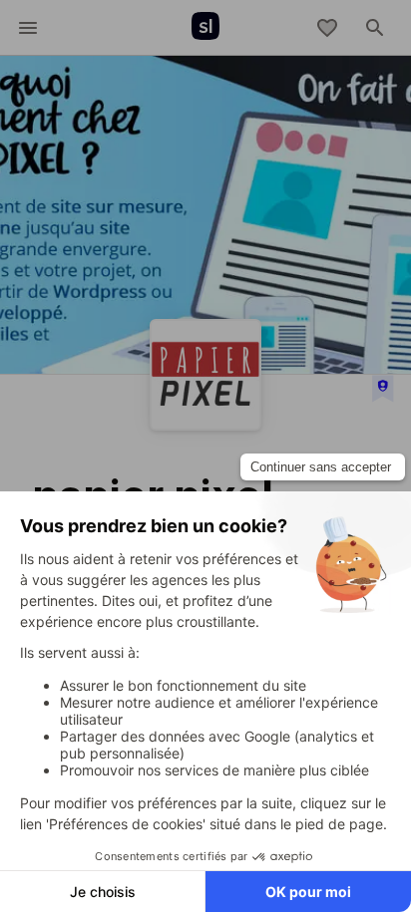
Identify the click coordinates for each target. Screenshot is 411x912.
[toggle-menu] (28, 28)
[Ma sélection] (327, 28)
